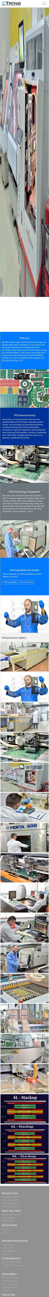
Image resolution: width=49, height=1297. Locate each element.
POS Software (8, 1221)
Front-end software (10, 1284)
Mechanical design (10, 1287)
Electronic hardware (11, 1278)
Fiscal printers (8, 1218)
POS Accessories (9, 1206)
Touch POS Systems (11, 1200)
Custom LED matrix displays (14, 1265)
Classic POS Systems (11, 1197)
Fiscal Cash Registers (11, 1214)
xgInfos (6, 1229)
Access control (9, 1248)
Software (6, 1254)
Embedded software (11, 1281)
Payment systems (10, 1203)
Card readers (8, 1245)
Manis (5, 1232)
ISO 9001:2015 (27, 582)
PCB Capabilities (10, 582)
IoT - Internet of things (12, 1262)
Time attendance (10, 1251)
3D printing (7, 1290)
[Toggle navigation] (44, 4)
